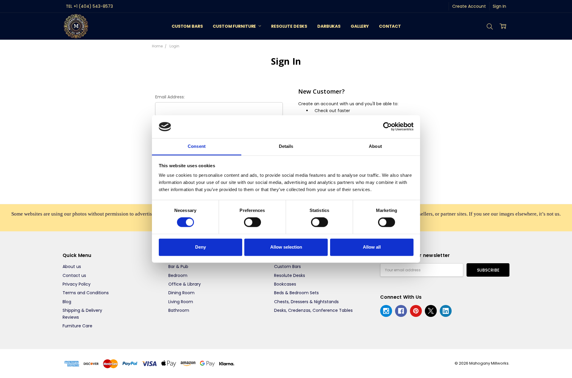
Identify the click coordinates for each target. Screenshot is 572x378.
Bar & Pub (178, 266)
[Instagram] (386, 311)
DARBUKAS (329, 26)
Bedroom (177, 275)
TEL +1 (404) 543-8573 (89, 6)
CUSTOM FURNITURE (235, 26)
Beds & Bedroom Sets (296, 293)
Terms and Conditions (86, 293)
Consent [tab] (197, 146)
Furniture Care (77, 326)
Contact (390, 26)
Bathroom (178, 310)
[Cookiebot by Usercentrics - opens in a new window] (387, 126)
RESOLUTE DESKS (289, 26)
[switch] (252, 222)
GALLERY (360, 26)
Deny (200, 247)
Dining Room (181, 293)
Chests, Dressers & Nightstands (306, 302)
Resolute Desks (289, 275)
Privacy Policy (77, 284)
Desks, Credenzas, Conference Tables (313, 310)
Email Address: (170, 97)
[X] (431, 311)
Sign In (499, 6)
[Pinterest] (416, 311)
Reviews (71, 317)
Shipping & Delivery (82, 310)
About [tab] (375, 146)
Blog (67, 302)
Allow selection (286, 247)
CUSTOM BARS (187, 26)
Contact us (74, 275)
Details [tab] (286, 146)
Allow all (372, 247)
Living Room (180, 302)
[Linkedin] (446, 311)
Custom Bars (287, 266)
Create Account (469, 6)
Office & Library (184, 284)
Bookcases (285, 284)
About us (72, 266)
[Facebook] (401, 311)
